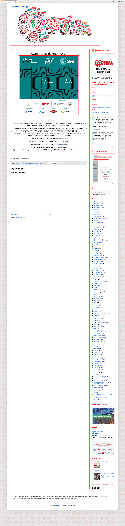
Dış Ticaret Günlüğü (19, 7)
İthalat (95, 287)
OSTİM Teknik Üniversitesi (100, 322)
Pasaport (96, 324)
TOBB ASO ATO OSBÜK (99, 380)
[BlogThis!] (50, 163)
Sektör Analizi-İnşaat (99, 341)
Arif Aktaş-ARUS (98, 205)
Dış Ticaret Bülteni (98, 224)
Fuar (95, 246)
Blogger (58, 505)
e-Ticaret (96, 235)
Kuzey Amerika (97, 298)
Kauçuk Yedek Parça (99, 291)
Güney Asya (97, 254)
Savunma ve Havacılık (99, 337)
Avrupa (95, 211)
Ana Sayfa (49, 214)
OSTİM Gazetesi (98, 317)
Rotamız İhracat (97, 333)
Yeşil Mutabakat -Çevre (99, 397)
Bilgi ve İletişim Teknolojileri (100, 218)
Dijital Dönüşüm (98, 229)
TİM (94, 374)
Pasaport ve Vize (98, 326)
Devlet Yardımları (98, 222)
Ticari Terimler (97, 373)
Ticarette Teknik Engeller (100, 361)
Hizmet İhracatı (97, 261)
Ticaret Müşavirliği (98, 359)
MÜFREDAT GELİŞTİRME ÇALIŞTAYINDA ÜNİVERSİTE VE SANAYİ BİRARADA (107, 475)
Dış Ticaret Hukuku (98, 226)
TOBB (95, 378)
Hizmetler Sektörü (98, 263)
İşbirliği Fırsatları (98, 285)
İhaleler (95, 266)
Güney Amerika (97, 252)
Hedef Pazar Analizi (98, 259)
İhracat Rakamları (98, 272)
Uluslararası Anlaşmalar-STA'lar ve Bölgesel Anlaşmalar (102, 383)
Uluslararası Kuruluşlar (99, 385)
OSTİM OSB (97, 320)
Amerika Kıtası (97, 203)
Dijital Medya (97, 231)
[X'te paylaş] (52, 163)
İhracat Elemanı (97, 270)
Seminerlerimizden (98, 345)
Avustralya (96, 213)
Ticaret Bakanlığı (98, 358)
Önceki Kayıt (83, 214)
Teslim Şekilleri (97, 354)
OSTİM (95, 315)
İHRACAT (96, 268)
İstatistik (96, 280)
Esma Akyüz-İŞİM (98, 242)
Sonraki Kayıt (14, 214)
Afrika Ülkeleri (97, 201)
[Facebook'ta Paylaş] (54, 163)
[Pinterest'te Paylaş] (56, 163)
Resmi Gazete (97, 332)
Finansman (96, 244)
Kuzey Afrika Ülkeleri (99, 296)
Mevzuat (96, 306)
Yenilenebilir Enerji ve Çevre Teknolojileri (104, 394)
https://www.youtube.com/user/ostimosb (101, 112)
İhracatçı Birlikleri (98, 276)
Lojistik (95, 302)
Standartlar (96, 348)
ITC (94, 265)
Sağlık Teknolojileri (98, 335)
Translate (104, 194)
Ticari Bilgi (96, 363)
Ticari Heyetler (97, 369)
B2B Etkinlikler (97, 214)
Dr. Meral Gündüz (98, 233)
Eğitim (95, 237)
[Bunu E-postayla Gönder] (49, 163)
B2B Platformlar (97, 216)
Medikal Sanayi (97, 304)
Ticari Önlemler (97, 371)
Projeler (96, 328)
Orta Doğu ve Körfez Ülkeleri (101, 313)
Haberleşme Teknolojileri (100, 257)
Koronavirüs (97, 293)
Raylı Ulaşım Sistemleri (99, 330)
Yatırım (95, 392)
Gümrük (96, 250)
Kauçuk (95, 289)
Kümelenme (97, 300)
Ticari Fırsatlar (97, 367)
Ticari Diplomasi (98, 365)
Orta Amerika (97, 311)
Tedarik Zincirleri (98, 352)
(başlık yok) (104, 462)
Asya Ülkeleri (97, 209)
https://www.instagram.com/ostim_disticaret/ (101, 107)
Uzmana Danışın (98, 389)
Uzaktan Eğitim (97, 387)
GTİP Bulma (97, 248)
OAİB (95, 309)
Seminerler (96, 343)
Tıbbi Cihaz (96, 356)
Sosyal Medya (97, 346)
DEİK (95, 220)
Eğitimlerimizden (98, 239)
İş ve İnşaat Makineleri (99, 281)
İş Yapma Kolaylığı (98, 283)
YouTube (96, 399)
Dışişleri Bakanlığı (98, 227)
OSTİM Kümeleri (98, 319)
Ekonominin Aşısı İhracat (100, 240)
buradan (58, 144)
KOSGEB (96, 294)
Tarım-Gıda (96, 350)
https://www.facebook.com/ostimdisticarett (101, 102)
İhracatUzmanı (97, 278)
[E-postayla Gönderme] (46, 163)
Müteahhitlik (97, 307)
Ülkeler (95, 391)
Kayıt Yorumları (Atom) (20, 217)
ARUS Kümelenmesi (99, 207)
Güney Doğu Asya (98, 255)
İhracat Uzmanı (97, 274)
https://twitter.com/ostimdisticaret (99, 89)
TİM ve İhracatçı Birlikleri (100, 376)
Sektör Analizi (97, 339)
